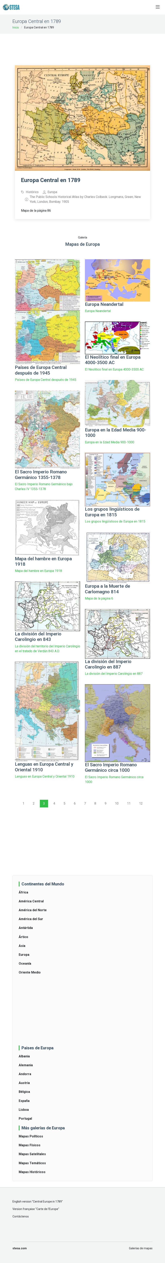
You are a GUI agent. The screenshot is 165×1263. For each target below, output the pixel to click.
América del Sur (31, 919)
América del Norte (33, 910)
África (23, 892)
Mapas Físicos (29, 1145)
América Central (31, 901)
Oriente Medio (30, 972)
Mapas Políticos (31, 1136)
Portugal (25, 1118)
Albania (24, 1056)
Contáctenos (20, 1216)
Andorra (25, 1074)
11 (129, 803)
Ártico (23, 937)
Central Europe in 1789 (47, 1201)
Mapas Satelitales (32, 1154)
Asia (22, 946)
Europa (24, 955)
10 (117, 803)
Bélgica (24, 1092)
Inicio (15, 27)
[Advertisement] (88, 47)
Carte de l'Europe (47, 1209)
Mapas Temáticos (32, 1163)
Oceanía (25, 963)
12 (141, 803)
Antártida (26, 928)
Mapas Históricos (32, 1172)
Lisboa (24, 1110)
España (24, 1101)
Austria (24, 1083)
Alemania (26, 1065)
